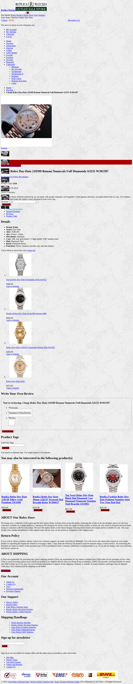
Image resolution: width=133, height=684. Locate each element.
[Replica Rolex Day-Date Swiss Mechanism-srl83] (20, 309)
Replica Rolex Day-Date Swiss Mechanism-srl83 (26, 313)
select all (31, 250)
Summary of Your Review (19, 413)
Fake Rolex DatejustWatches (23, 630)
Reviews (9, 214)
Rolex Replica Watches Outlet (67, 682)
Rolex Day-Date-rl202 (15, 381)
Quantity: (5, 202)
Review (12, 418)
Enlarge (4, 148)
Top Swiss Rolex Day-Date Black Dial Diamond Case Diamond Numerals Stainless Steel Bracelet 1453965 (80, 499)
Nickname (13, 408)
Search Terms (11, 660)
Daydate (9, 90)
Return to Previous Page (11, 166)
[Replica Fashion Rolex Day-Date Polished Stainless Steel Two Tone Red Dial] (114, 492)
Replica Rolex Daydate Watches (24, 625)
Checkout (10, 34)
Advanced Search (13, 662)
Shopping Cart (74, 20)
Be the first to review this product (14, 177)
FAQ (8, 586)
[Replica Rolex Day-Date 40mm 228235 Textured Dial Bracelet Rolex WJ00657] (47, 492)
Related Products (13, 211)
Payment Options (13, 591)
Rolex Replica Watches (21, 623)
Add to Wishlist (12, 286)
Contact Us (10, 584)
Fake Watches (39, 15)
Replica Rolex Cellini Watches (18, 612)
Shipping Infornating (14, 589)
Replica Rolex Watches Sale (42, 682)
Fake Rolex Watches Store (17, 607)
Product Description (14, 209)
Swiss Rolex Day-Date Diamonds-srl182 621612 (26, 280)
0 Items (4, 20)
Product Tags (11, 216)
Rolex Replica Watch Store (22, 15)
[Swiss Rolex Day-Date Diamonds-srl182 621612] (20, 275)
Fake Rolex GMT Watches (22, 632)
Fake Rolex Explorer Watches (23, 627)
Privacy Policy (12, 602)
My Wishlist (11, 32)
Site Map (10, 657)
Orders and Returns (14, 664)
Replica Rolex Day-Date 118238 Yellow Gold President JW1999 (14, 499)
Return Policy (12, 605)
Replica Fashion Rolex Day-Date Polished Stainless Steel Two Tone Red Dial (115, 499)
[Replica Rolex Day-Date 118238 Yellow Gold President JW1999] (15, 492)
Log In (9, 36)
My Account (11, 29)
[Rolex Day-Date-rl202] (20, 377)
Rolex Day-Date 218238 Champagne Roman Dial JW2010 (30, 347)
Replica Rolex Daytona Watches (19, 609)
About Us (10, 582)
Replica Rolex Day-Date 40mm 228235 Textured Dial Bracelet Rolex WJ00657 (48, 499)
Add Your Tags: (7, 442)
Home (8, 88)
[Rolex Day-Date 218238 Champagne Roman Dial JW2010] (20, 343)
